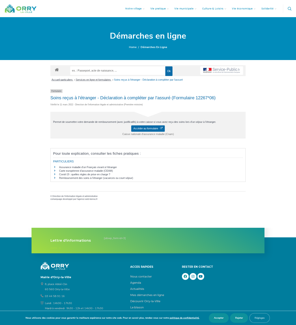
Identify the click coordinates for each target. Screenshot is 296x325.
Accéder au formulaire (146, 128)
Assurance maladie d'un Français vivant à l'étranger (88, 167)
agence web (83, 199)
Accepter (219, 318)
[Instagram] (193, 276)
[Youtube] (200, 276)
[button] (289, 8)
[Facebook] (185, 276)
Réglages (260, 318)
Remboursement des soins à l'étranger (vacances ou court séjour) (96, 177)
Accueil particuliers (62, 79)
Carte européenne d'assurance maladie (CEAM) (86, 170)
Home (133, 47)
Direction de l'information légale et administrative (75, 196)
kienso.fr (93, 199)
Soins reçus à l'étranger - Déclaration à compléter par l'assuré (148, 79)
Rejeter (239, 318)
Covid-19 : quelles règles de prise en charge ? (84, 174)
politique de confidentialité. (184, 318)
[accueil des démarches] (57, 69)
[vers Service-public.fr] (221, 70)
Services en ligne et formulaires (94, 79)
